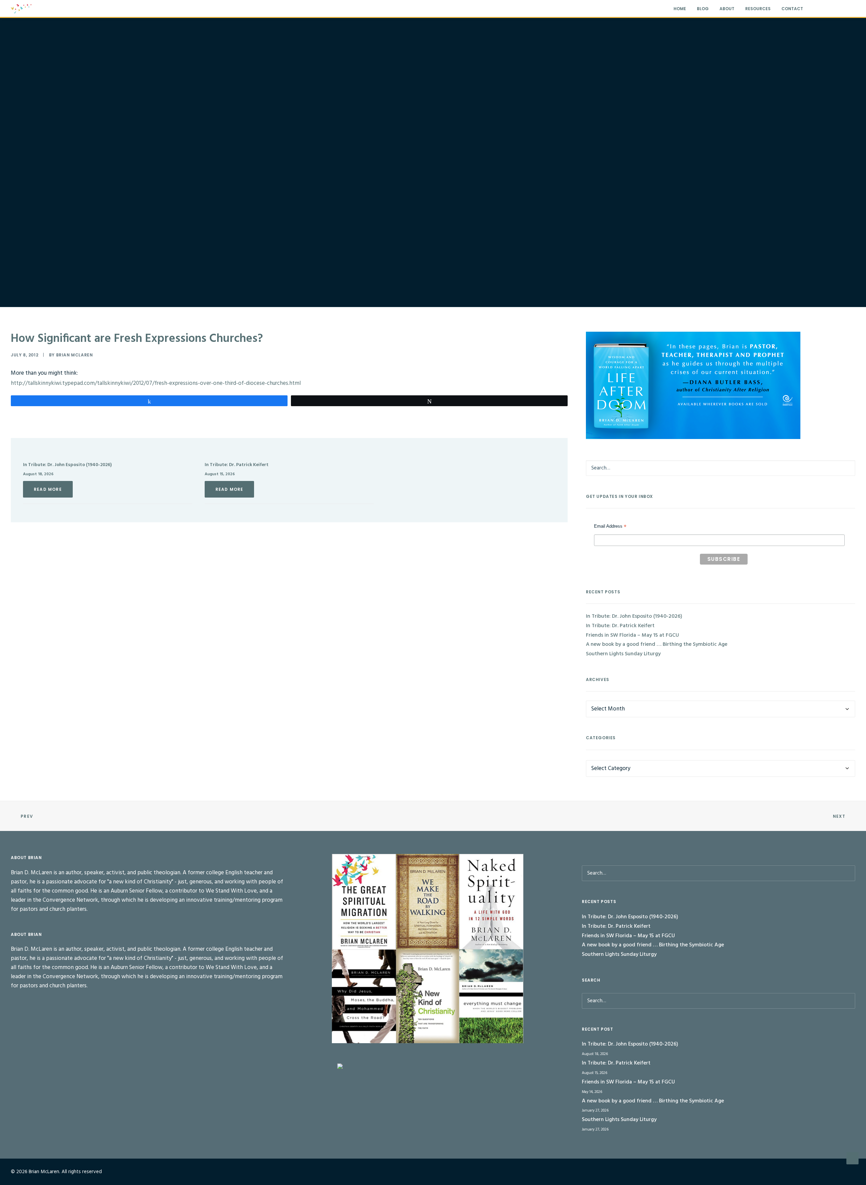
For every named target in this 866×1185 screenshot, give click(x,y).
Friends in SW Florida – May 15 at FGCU (632, 635)
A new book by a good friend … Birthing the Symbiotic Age (656, 644)
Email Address (610, 527)
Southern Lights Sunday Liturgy (623, 654)
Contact (792, 9)
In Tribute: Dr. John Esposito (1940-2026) (67, 465)
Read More (48, 489)
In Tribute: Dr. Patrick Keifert (237, 465)
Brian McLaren (74, 355)
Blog (703, 9)
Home (680, 9)
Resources (758, 9)
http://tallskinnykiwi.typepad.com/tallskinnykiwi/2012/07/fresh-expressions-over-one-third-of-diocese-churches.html (156, 383)
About (727, 9)
